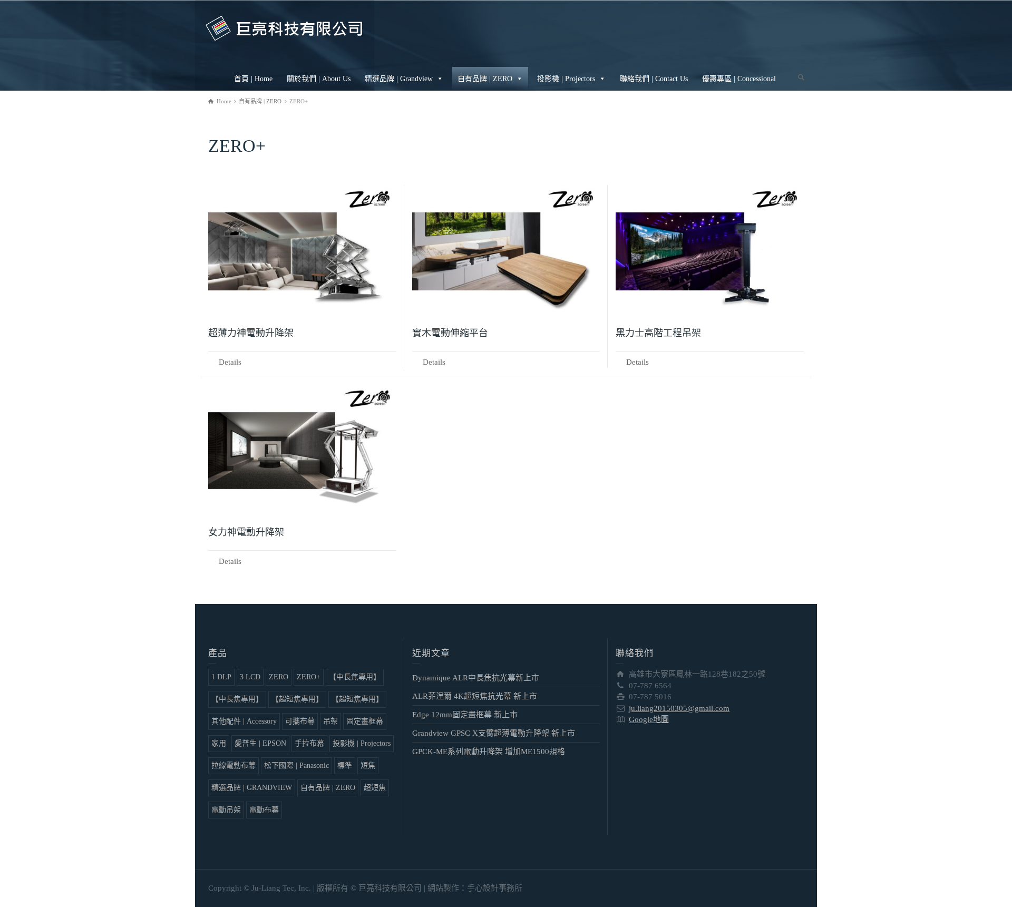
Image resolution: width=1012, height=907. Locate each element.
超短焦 (375, 788)
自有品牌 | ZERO (485, 79)
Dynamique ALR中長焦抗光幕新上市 (475, 678)
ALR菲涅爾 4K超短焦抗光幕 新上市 (474, 696)
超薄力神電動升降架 (251, 333)
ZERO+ (308, 677)
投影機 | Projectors (566, 79)
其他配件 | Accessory (244, 721)
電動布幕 (264, 810)
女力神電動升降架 (246, 532)
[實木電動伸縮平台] (506, 251)
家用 (218, 743)
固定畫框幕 (364, 721)
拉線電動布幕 (233, 765)
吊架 (330, 721)
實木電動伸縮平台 (450, 333)
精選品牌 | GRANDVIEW (251, 788)
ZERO (278, 677)
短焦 (368, 765)
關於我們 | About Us (319, 79)
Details (230, 362)
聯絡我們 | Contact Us (654, 79)
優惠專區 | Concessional (739, 79)
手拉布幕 (309, 743)
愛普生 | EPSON (260, 743)
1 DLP (221, 677)
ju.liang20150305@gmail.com (679, 708)
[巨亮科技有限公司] (285, 27)
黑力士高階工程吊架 (658, 333)
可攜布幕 (300, 721)
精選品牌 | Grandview (399, 79)
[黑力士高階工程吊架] (710, 251)
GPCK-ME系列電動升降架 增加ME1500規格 (488, 751)
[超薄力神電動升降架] (302, 251)
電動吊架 (226, 810)
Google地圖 (649, 719)
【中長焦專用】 (355, 677)
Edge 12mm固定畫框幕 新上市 (465, 714)
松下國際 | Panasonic (296, 765)
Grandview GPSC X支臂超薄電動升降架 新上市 (493, 733)
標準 (344, 765)
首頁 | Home (253, 79)
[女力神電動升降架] (302, 450)
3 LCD (250, 677)
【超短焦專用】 (297, 699)
